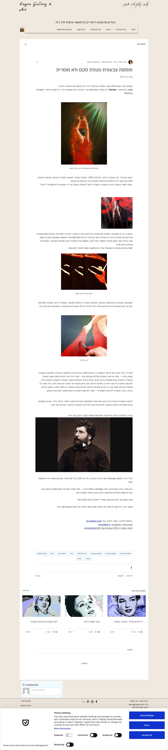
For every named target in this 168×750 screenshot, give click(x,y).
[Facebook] (96, 699)
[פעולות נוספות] (37, 62)
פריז (71, 553)
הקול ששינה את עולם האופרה (44, 621)
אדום (79, 559)
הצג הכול (25, 590)
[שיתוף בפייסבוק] (131, 568)
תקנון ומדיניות (26, 699)
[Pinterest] (88, 699)
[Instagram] (92, 699)
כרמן (52, 553)
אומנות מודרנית (111, 553)
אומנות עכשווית (96, 553)
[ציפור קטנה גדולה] (84, 606)
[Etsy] (83, 699)
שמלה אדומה (41, 553)
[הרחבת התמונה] (117, 213)
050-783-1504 (137, 705)
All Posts (141, 44)
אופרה (88, 559)
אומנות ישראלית (125, 553)
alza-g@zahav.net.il (136, 702)
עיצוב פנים (61, 553)
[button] (22, 29)
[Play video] (84, 444)
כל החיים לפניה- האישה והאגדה (128, 621)
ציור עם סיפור (81, 553)
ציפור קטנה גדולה (92, 621)
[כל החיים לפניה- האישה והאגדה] (126, 606)
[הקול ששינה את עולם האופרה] (41, 606)
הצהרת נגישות (26, 703)
